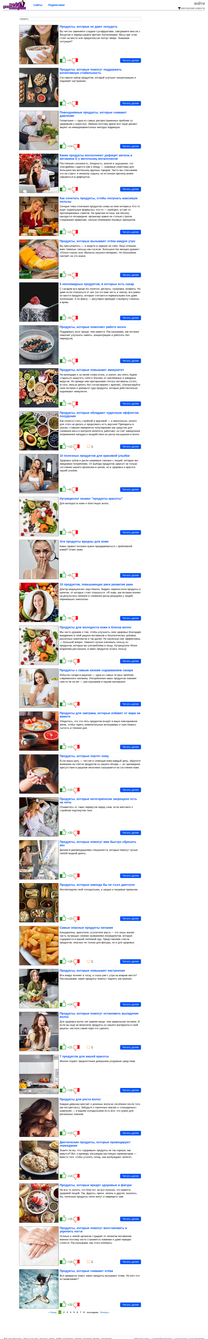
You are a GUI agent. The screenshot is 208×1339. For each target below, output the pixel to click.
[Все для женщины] (14, 9)
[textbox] (80, 19)
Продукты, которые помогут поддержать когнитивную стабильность (91, 71)
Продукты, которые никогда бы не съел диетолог (97, 884)
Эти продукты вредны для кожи (84, 541)
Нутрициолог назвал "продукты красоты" (91, 498)
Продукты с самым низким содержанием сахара (96, 670)
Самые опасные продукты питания (86, 927)
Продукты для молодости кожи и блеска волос (95, 627)
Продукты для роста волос (80, 1099)
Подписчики (56, 5)
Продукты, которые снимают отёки (86, 1271)
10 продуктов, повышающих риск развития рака (96, 584)
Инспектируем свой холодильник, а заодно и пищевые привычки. (99, 889)
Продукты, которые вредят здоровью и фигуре (96, 1185)
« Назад (52, 1312)
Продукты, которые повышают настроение (92, 970)
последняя (92, 1312)
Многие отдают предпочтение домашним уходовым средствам (97, 1061)
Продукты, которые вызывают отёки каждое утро (97, 241)
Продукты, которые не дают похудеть (88, 26)
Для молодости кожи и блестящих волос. (84, 503)
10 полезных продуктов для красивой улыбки (95, 455)
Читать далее (130, 60)
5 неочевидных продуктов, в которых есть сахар (97, 284)
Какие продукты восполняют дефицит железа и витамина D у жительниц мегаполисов (96, 157)
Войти (199, 3)
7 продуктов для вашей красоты (84, 1056)
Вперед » (105, 1312)
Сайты (37, 5)
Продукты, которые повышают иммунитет (92, 370)
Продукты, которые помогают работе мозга (93, 327)
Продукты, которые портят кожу (84, 756)
